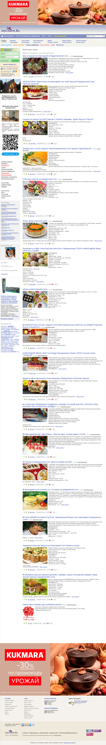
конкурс (7, 331)
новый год (13, 335)
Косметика (13, 40)
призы (9, 341)
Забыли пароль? (5, 60)
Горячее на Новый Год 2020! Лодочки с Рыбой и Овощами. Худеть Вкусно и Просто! (58, 119)
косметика (4, 332)
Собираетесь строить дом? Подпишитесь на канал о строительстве (9, 97)
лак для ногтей (16, 332)
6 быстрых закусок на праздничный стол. (40, 179)
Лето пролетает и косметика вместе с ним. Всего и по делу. (10, 233)
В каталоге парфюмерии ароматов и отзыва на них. (51, 711)
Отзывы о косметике (18, 44)
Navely (31, 76)
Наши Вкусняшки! (78, 56)
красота (10, 332)
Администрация (6, 184)
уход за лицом (11, 350)
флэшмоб (13, 351)
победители (16, 339)
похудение (16, 340)
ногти (17, 336)
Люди (50, 36)
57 (53, 76)
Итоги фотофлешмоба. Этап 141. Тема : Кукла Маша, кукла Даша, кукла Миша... (10, 220)
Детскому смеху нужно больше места (10, 107)
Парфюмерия (13, 42)
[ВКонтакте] (23, 725)
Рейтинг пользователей (11, 706)
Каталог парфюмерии (8, 171)
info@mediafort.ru (57, 735)
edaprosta (32, 216)
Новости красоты (66, 40)
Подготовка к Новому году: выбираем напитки (42, 604)
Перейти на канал (9, 154)
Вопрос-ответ (60, 44)
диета (8, 327)
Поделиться (4, 274)
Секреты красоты (67, 42)
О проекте (25, 732)
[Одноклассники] (26, 725)
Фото (43, 36)
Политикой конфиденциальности (7, 75)
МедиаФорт (15, 735)
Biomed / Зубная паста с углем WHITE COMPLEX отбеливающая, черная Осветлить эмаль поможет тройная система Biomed (9, 299)
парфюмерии (35, 36)
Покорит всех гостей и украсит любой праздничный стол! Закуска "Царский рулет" (57, 148)
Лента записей (8, 36)
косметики (26, 36)
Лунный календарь (6, 195)
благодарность (4, 326)
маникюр (8, 334)
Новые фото (5, 173)
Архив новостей (5, 190)
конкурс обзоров (14, 331)
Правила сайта (53, 732)
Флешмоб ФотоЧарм (5, 351)
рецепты (6, 344)
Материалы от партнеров (9, 177)
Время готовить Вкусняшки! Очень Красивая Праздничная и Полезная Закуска (56, 378)
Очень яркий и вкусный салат (35, 221)
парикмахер (5, 339)
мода (9, 335)
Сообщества (5, 165)
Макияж (50, 40)
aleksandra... (33, 114)
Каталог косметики (7, 169)
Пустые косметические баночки (7, 343)
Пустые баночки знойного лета (8, 216)
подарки (3, 340)
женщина (3, 329)
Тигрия (10, 258)
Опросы (3, 197)
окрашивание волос (7, 337)
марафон (14, 334)
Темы (26, 698)
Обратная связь (33, 732)
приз (6, 341)
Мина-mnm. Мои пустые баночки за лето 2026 (80, 701)
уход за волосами (7, 348)
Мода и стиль (37, 42)
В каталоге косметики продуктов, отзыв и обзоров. (50, 702)
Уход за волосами (38, 40)
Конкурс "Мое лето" (5, 227)
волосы (11, 326)
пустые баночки (14, 341)
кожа (2, 331)
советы (17, 344)
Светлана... (32, 457)
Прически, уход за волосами (31, 708)
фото (18, 351)
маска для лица (4, 335)
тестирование (11, 345)
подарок (8, 340)
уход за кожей (4, 350)
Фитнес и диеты (80, 42)
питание (11, 339)
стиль (2, 345)
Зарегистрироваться (9, 64)
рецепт (2, 344)
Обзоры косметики (6, 44)
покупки (12, 340)
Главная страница (6, 161)
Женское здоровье (81, 40)
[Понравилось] (26, 77)
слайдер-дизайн (12, 344)
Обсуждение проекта (7, 179)
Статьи (53, 44)
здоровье (7, 329)
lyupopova (32, 429)
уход (11, 347)
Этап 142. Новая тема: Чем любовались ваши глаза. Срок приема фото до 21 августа (8, 238)
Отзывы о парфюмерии (32, 44)
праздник (3, 341)
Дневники (4, 163)
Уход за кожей (25, 40)
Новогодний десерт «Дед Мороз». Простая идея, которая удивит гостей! (54, 434)
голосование (3, 327)
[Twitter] (30, 725)
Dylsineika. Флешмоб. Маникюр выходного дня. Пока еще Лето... (9, 213)
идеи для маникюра (15, 329)
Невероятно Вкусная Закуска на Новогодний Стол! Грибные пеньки (51, 545)
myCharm (8, 698)
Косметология (25, 42)
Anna (31, 623)
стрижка (5, 345)
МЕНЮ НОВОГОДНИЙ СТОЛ (35, 289)
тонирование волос (5, 347)
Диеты (2, 192)
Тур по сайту (5, 183)
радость (17, 343)
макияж (2, 334)
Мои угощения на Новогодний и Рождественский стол (45, 56)
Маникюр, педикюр (53, 42)
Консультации (4, 194)
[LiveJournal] (33, 725)
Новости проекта (44, 44)
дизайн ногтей (13, 327)
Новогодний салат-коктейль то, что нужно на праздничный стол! (51, 490)
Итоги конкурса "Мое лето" (7, 230)
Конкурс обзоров (6, 175)
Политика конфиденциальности (68, 732)
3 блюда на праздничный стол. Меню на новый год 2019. (48, 462)
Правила (4, 186)
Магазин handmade (60, 36)
